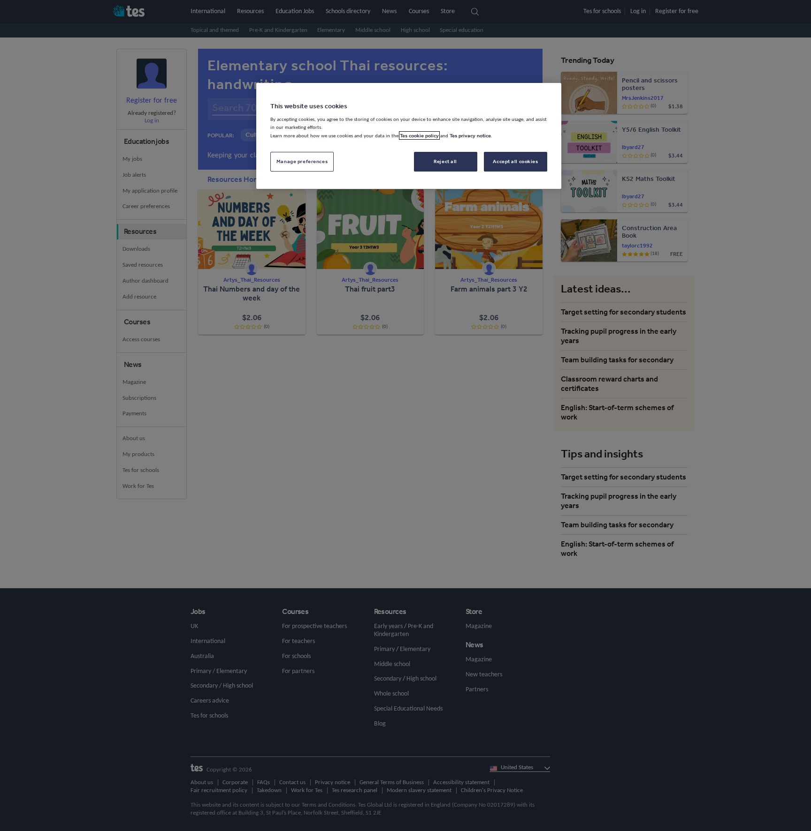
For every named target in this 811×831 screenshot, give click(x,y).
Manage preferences (302, 161)
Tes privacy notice (470, 135)
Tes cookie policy (419, 135)
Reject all (445, 161)
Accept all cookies (515, 161)
